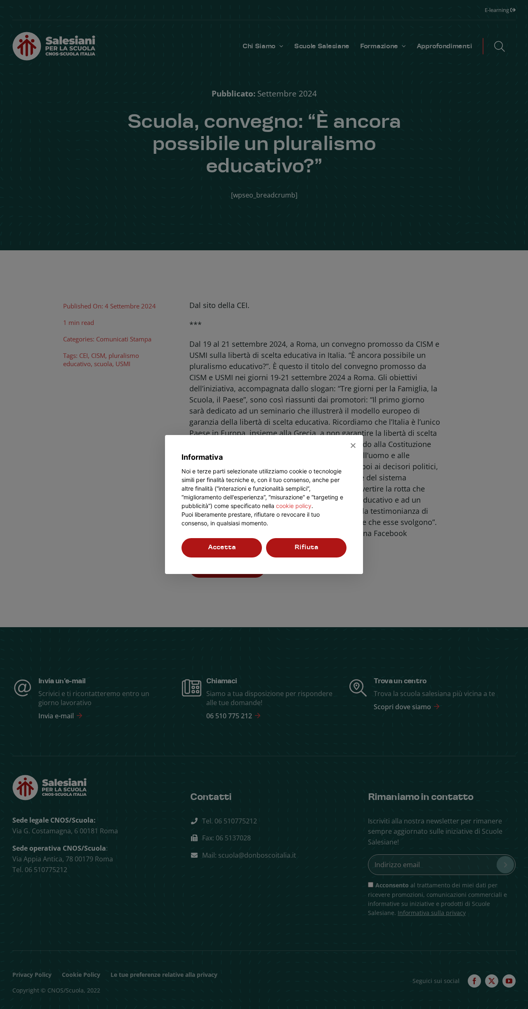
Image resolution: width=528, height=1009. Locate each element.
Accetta (222, 547)
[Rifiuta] (353, 445)
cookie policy (293, 505)
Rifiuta (306, 547)
